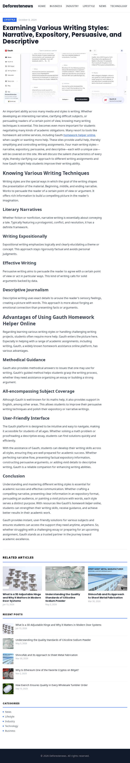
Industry (72, 6)
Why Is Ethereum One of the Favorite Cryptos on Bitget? (47, 670)
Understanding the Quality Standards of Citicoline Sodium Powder (62, 598)
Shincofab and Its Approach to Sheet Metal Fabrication (106, 596)
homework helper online (79, 135)
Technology (118, 6)
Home (42, 6)
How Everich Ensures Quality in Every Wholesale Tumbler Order (52, 685)
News (102, 6)
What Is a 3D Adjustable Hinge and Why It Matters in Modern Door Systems (22, 598)
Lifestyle (89, 6)
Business (56, 6)
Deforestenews (18, 6)
